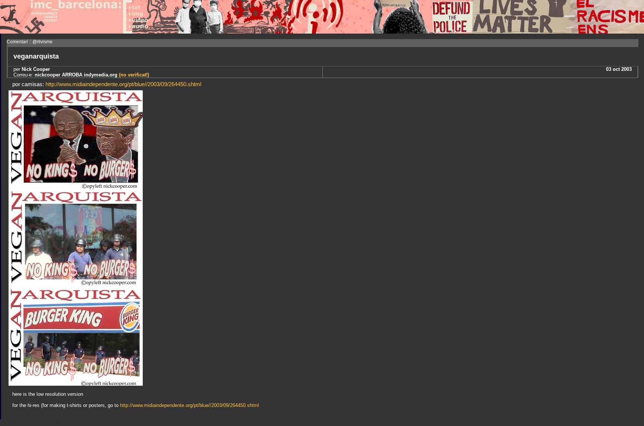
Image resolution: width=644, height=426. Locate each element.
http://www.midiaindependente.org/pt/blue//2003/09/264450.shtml (123, 84)
